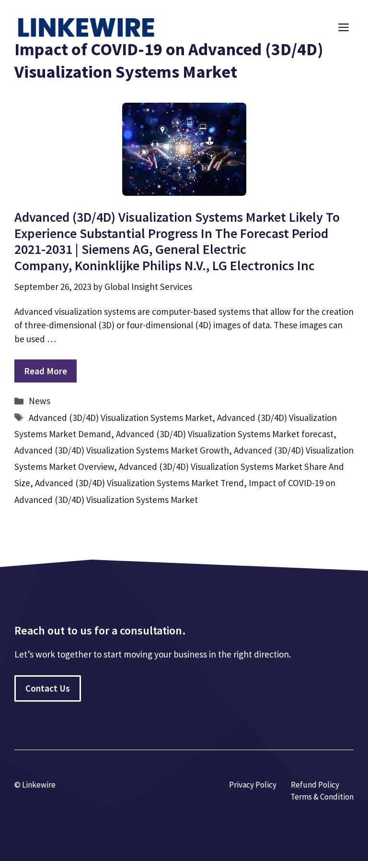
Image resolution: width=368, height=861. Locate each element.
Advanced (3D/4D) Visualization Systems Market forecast (225, 434)
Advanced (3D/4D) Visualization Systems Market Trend (139, 483)
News (39, 401)
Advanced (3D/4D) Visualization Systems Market (120, 417)
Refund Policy (315, 784)
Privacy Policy (252, 784)
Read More (45, 371)
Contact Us (47, 688)
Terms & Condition (322, 796)
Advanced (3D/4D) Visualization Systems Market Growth (121, 450)
